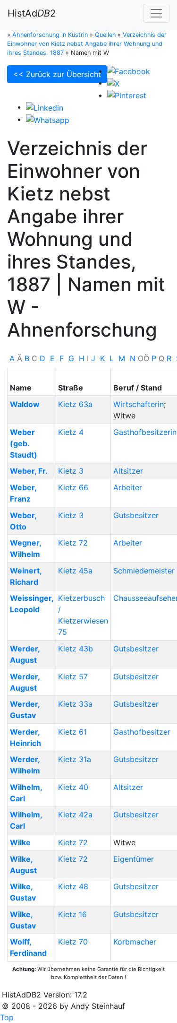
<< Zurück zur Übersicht (57, 74)
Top (7, 1017)
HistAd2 (32, 13)
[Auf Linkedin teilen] (44, 107)
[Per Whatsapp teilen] (47, 119)
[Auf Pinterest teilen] (126, 95)
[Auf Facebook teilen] (128, 71)
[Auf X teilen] (113, 82)
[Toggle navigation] (156, 13)
